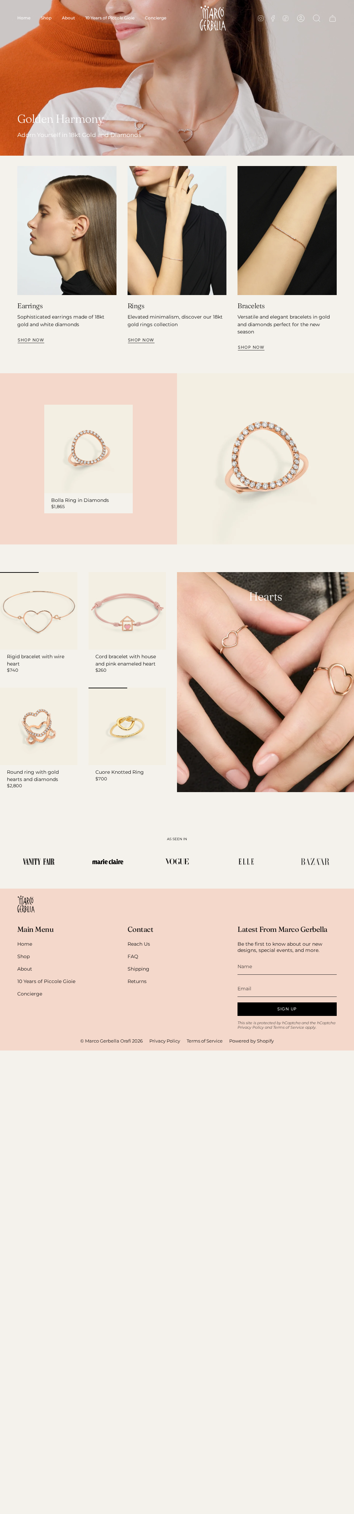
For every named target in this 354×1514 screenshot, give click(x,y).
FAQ (133, 956)
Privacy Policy (250, 1027)
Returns (137, 981)
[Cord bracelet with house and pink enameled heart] (127, 611)
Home (24, 944)
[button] (46, 18)
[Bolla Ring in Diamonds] (88, 449)
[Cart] (333, 18)
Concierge (29, 994)
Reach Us (139, 944)
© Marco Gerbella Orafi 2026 (111, 1041)
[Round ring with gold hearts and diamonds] (38, 726)
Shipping (138, 969)
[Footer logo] (26, 904)
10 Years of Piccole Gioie (46, 981)
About (24, 969)
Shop (23, 956)
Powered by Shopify (251, 1041)
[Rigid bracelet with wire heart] (38, 611)
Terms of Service (288, 1027)
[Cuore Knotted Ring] (127, 726)
